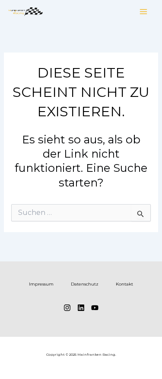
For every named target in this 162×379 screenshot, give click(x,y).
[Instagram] (67, 307)
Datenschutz (84, 284)
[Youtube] (94, 307)
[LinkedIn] (81, 307)
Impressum (41, 284)
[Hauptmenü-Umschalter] (144, 12)
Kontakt (124, 284)
